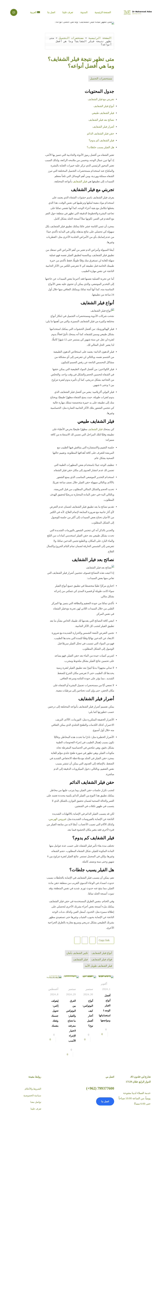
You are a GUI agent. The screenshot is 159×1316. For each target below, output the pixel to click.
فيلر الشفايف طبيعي (103, 112)
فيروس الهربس (57, 819)
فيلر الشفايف (80, 181)
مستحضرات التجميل (71, 37)
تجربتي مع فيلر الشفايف (101, 99)
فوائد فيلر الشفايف (101, 959)
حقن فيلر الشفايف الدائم (100, 133)
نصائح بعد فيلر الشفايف (101, 119)
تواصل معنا (35, 1102)
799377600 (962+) (100, 1088)
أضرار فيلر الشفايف (103, 126)
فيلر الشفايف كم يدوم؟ (101, 140)
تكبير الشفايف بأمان (77, 953)
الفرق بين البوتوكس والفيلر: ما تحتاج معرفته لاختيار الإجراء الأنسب (71, 1020)
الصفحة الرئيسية (100, 37)
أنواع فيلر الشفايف (104, 106)
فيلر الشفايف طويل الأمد (98, 965)
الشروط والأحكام (33, 1089)
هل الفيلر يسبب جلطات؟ (100, 147)
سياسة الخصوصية (32, 1095)
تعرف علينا (36, 1109)
